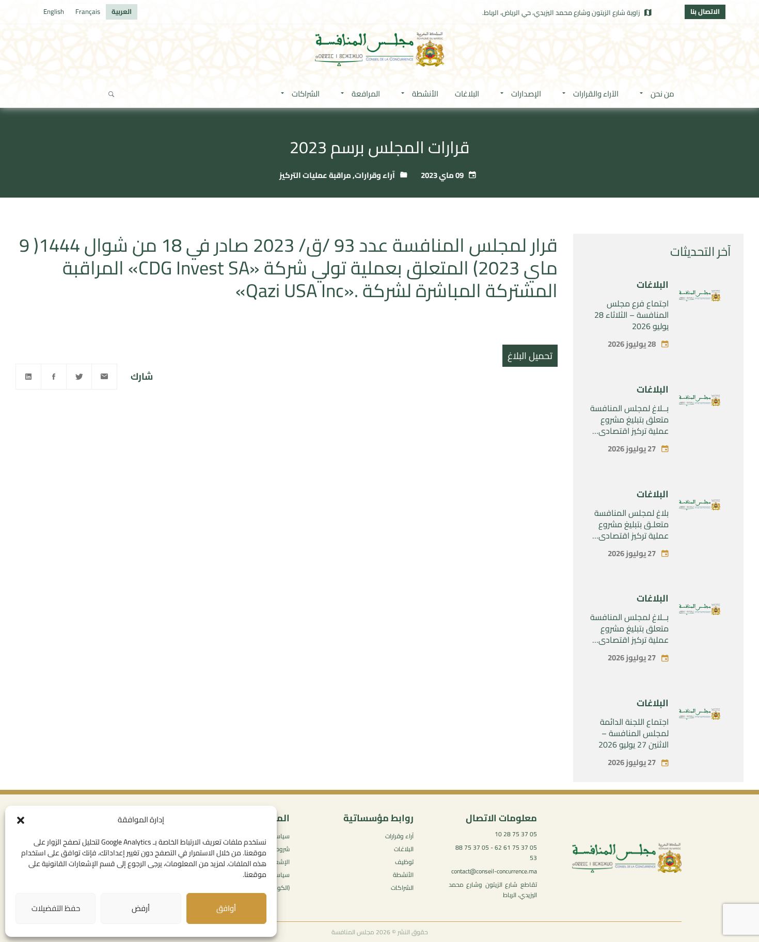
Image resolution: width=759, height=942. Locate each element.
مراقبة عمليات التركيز (315, 175)
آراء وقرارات (375, 175)
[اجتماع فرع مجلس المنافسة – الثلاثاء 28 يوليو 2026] (699, 297)
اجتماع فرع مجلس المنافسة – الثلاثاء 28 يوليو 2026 (631, 315)
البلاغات (653, 284)
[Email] (104, 376)
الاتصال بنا (705, 11)
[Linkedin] (28, 376)
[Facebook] (54, 376)
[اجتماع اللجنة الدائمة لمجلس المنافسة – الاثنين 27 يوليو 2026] (699, 716)
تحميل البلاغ (530, 355)
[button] (20, 820)
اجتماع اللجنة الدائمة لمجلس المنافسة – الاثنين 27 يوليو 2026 (633, 733)
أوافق (226, 908)
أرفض (141, 908)
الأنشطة (403, 875)
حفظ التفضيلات (55, 908)
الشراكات (402, 888)
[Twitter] (79, 376)
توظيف (404, 862)
